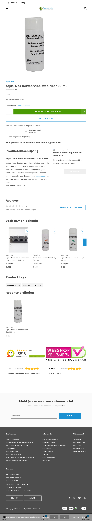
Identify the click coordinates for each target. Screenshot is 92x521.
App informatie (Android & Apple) (17, 445)
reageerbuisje (41, 176)
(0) (16, 90)
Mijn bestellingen (79, 442)
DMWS (28, 509)
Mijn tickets (77, 445)
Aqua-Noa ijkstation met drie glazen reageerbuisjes (17, 259)
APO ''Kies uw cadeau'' (13, 454)
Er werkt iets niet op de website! (16, 460)
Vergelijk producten (79, 451)
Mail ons (32, 498)
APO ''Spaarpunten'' (13, 451)
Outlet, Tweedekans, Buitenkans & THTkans (20, 457)
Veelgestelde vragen (13, 439)
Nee (64, 517)
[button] (7, 8)
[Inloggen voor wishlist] (83, 111)
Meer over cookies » (79, 517)
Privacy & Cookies (49, 457)
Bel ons (14, 498)
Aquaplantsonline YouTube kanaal (54, 445)
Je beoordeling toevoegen (70, 207)
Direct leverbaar (23, 106)
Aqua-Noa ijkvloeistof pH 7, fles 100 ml (73, 259)
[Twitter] (79, 498)
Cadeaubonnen (48, 451)
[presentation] (85, 242)
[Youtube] (84, 498)
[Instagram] (74, 498)
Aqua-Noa (10, 81)
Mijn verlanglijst (78, 448)
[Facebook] (69, 498)
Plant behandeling (49, 442)
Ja (54, 517)
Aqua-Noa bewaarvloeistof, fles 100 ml (17, 331)
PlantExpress (10, 448)
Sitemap (45, 454)
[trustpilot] (66, 353)
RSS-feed (36, 509)
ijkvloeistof (13, 285)
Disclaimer (46, 460)
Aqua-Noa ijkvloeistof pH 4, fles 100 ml (44, 259)
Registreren (77, 439)
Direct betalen (46, 118)
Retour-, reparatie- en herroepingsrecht (19, 442)
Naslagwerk (47, 448)
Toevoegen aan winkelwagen (47, 112)
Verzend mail (75, 172)
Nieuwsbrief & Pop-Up (50, 439)
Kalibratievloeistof (32, 285)
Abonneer (70, 416)
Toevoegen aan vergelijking (19, 137)
